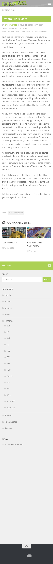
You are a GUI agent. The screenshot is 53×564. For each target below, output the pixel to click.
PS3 (8, 357)
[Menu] (49, 3)
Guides (8, 301)
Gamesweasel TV (14, 3)
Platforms (9, 321)
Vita (8, 382)
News (7, 314)
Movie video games (16, 213)
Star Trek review (10, 242)
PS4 (8, 363)
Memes (8, 308)
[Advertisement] (23, 496)
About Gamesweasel (14, 444)
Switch (10, 376)
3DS (8, 325)
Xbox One (11, 407)
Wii (13, 10)
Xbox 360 (11, 401)
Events (8, 295)
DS (8, 332)
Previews (9, 415)
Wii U (9, 395)
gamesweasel (11, 25)
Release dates (11, 422)
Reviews (6, 10)
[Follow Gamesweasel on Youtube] (49, 265)
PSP (8, 370)
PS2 (8, 351)
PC (8, 344)
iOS (8, 338)
